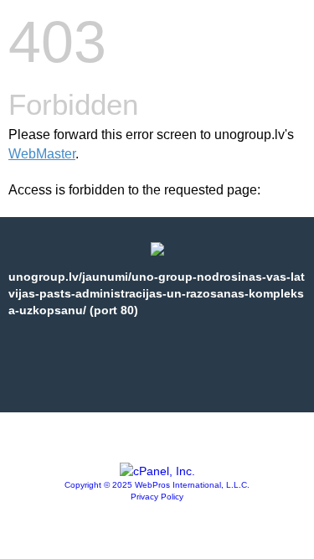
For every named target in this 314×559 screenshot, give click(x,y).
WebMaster (41, 154)
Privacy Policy (157, 496)
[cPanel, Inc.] (157, 471)
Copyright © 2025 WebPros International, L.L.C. (157, 484)
